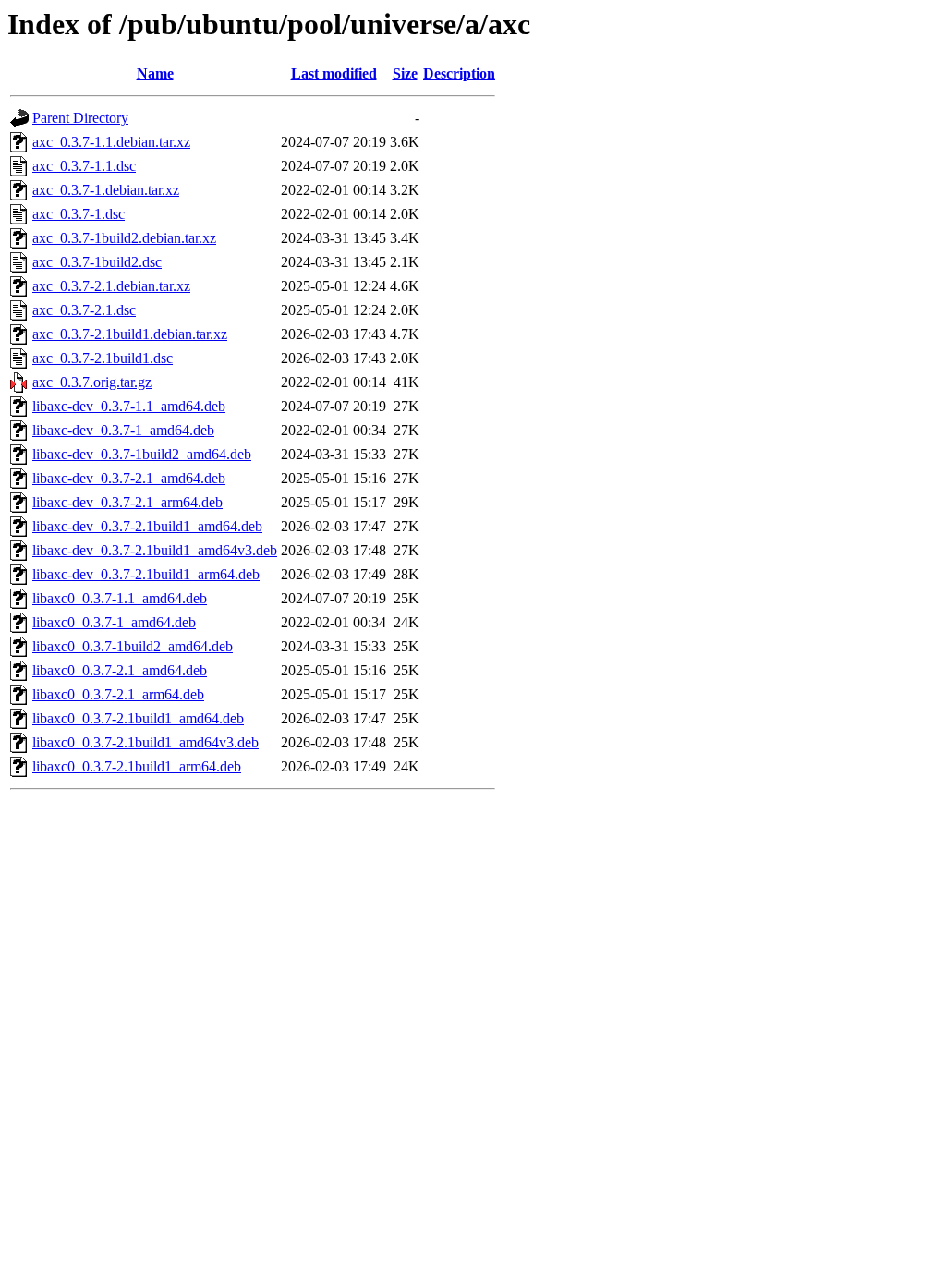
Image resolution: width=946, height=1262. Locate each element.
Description (459, 73)
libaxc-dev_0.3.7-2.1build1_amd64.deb (147, 526)
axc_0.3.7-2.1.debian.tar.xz (111, 286)
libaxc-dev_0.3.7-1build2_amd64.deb (141, 454)
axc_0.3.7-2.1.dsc (84, 310)
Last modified (334, 73)
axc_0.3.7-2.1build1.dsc (102, 358)
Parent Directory (80, 118)
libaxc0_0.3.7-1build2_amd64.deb (132, 646)
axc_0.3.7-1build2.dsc (97, 262)
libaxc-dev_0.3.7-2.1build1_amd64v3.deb (154, 550)
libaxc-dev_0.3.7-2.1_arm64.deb (127, 502)
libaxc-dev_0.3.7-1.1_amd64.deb (128, 406)
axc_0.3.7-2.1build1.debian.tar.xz (129, 334)
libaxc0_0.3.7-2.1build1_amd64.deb (138, 718)
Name (155, 73)
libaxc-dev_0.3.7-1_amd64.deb (123, 430)
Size (405, 73)
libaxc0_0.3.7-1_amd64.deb (114, 622)
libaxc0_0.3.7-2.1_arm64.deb (118, 694)
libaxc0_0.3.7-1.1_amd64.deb (119, 598)
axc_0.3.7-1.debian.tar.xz (105, 190)
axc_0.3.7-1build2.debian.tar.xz (124, 238)
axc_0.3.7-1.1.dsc (84, 166)
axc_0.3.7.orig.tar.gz (92, 382)
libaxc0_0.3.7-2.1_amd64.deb (119, 670)
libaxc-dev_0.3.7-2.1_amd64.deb (128, 478)
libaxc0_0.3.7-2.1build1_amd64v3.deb (145, 742)
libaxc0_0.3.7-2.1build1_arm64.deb (136, 766)
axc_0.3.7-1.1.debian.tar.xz (111, 142)
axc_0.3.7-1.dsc (78, 214)
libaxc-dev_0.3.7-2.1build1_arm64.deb (146, 574)
